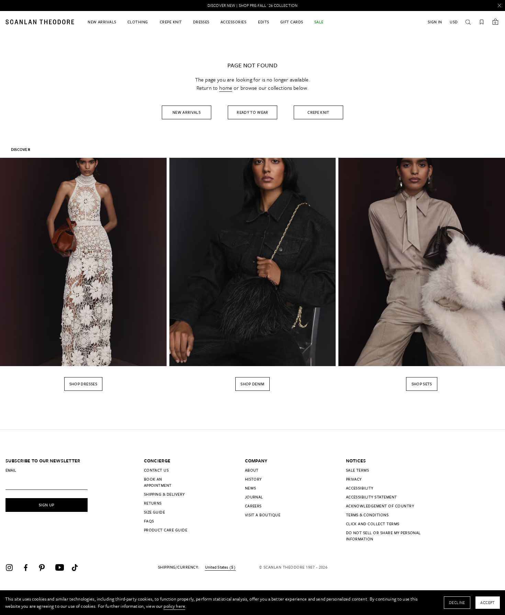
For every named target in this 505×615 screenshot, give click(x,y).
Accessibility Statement (371, 497)
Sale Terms (357, 470)
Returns (153, 503)
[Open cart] (495, 22)
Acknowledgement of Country (380, 506)
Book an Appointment (158, 482)
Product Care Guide (166, 530)
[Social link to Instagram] (12, 567)
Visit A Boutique (263, 515)
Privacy (354, 479)
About (252, 470)
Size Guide (154, 512)
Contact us (156, 470)
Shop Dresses (83, 384)
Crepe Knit (318, 112)
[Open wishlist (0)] (482, 22)
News (250, 488)
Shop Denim (252, 384)
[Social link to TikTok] (78, 567)
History (253, 479)
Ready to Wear (252, 112)
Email (10, 470)
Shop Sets (422, 384)
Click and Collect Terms (373, 524)
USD (454, 22)
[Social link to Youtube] (62, 567)
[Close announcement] (499, 5)
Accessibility (359, 488)
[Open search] (468, 22)
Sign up (46, 505)
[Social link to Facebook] (29, 567)
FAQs (149, 521)
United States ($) (220, 567)
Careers (253, 506)
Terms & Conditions (367, 515)
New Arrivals (186, 112)
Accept (487, 602)
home (225, 87)
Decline (457, 602)
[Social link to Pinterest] (45, 567)
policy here (174, 606)
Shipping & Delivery (164, 494)
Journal (254, 497)
